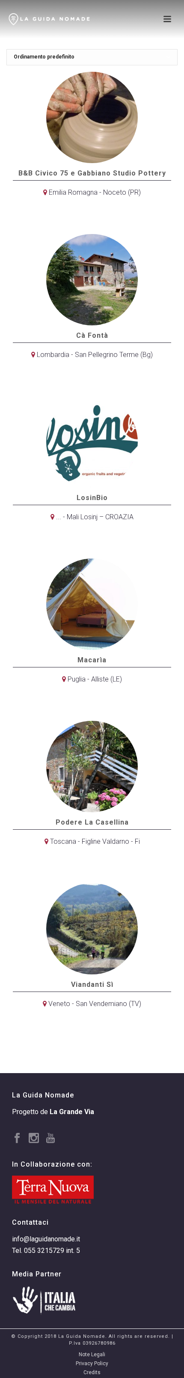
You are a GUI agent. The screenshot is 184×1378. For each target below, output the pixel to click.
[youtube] (50, 1138)
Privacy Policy (92, 1363)
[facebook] (17, 1138)
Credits (92, 1372)
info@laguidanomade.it (46, 1239)
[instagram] (34, 1138)
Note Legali (92, 1355)
